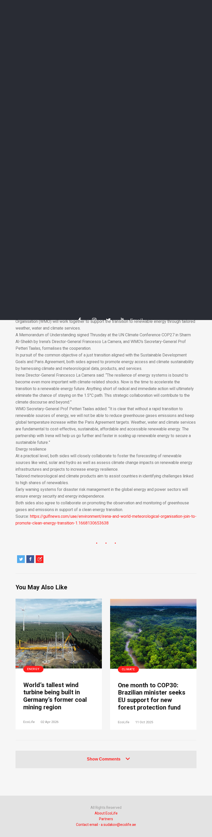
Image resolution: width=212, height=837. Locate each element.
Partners (106, 819)
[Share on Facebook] (30, 559)
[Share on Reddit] (39, 559)
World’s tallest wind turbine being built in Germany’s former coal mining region (55, 696)
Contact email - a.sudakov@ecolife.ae (106, 824)
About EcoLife (106, 813)
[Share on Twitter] (21, 559)
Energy (33, 669)
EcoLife (29, 721)
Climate (128, 669)
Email (134, 320)
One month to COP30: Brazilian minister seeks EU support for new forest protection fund (151, 697)
